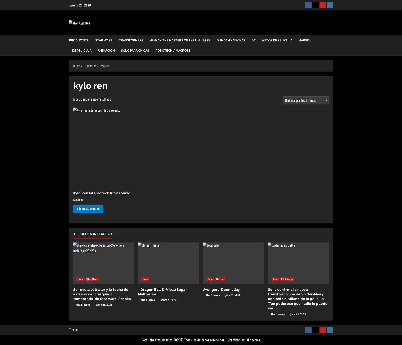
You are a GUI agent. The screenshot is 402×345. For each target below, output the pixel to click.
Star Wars (103, 40)
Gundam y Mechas (230, 40)
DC (253, 40)
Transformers (131, 40)
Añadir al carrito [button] (88, 208)
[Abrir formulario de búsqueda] (332, 45)
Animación (106, 50)
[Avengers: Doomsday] (233, 263)
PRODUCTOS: (79, 40)
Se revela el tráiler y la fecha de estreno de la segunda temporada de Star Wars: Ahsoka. (102, 294)
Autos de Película (277, 40)
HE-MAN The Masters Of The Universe (180, 40)
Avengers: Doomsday (221, 290)
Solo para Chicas (135, 50)
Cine (80, 279)
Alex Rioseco (83, 304)
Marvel (220, 279)
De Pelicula (81, 50)
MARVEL (305, 40)
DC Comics (287, 279)
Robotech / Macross (172, 50)
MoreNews (234, 339)
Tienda (73, 329)
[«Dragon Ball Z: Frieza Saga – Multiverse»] (168, 263)
